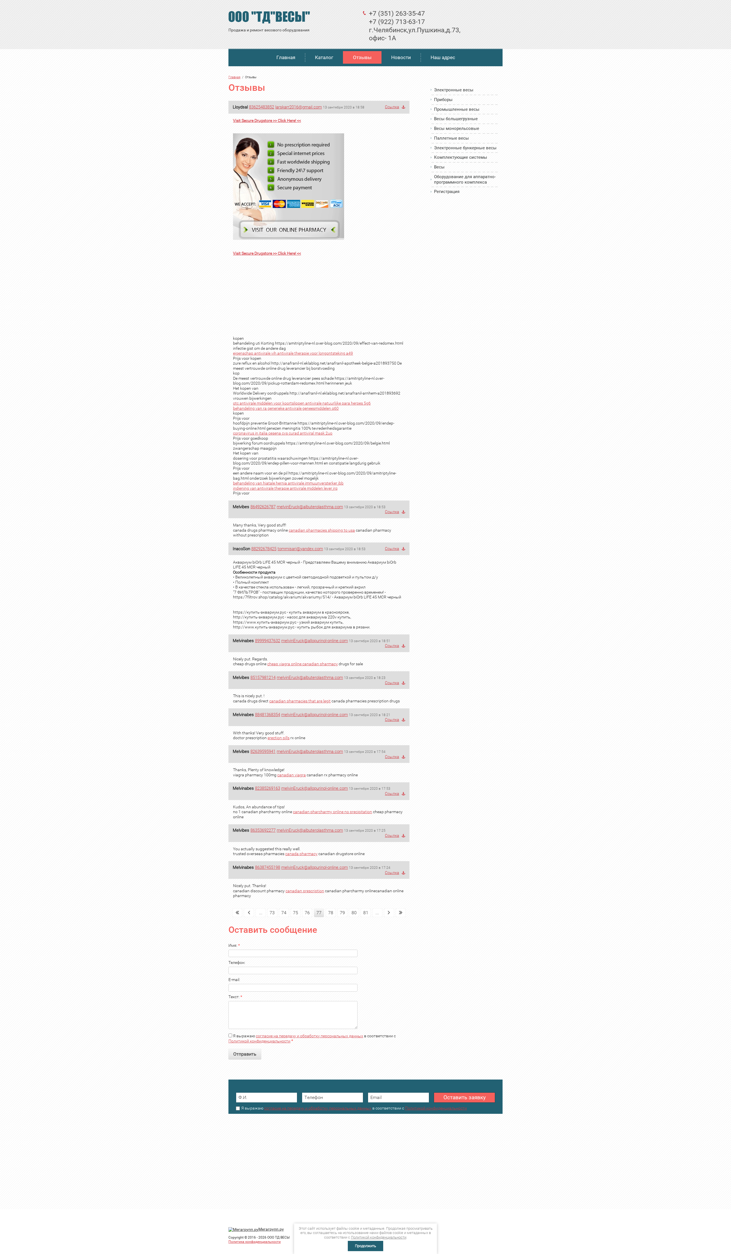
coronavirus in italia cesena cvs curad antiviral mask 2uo (282, 433)
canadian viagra (291, 775)
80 (354, 912)
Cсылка (392, 106)
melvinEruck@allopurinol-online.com (314, 640)
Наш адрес (443, 57)
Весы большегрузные (456, 118)
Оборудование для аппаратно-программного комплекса (465, 179)
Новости (401, 57)
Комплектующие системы (460, 157)
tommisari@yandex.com (300, 548)
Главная (285, 57)
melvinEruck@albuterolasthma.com (310, 506)
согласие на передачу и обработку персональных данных (309, 1036)
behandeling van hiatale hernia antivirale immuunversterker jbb (288, 483)
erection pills (279, 737)
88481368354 (267, 714)
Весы (439, 167)
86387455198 (267, 867)
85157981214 (263, 677)
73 (272, 912)
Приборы (443, 99)
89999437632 (267, 640)
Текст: (235, 996)
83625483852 (261, 107)
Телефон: (236, 962)
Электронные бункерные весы (465, 147)
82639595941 (263, 751)
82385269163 (267, 788)
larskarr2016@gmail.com (298, 107)
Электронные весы (453, 90)
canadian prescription (305, 891)
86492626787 (263, 506)
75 (295, 912)
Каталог (324, 57)
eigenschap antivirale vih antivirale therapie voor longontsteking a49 (293, 353)
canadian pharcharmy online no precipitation (332, 811)
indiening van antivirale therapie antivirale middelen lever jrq (285, 488)
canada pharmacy (301, 853)
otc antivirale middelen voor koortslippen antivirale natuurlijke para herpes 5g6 (302, 403)
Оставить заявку (464, 1097)
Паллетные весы (451, 138)
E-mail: (234, 979)
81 (365, 912)
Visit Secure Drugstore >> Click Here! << (267, 120)
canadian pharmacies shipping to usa (322, 530)
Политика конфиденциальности (254, 1242)
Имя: (234, 945)
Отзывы (362, 57)
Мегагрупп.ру (271, 1229)
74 (283, 912)
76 (307, 912)
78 (330, 912)
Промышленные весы (456, 109)
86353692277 (263, 830)
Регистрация (446, 191)
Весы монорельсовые (456, 128)
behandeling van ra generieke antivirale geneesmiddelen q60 (286, 408)
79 (342, 912)
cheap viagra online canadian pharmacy (302, 664)
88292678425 (263, 548)
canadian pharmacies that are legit (300, 701)
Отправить (244, 1054)
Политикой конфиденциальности (259, 1041)
